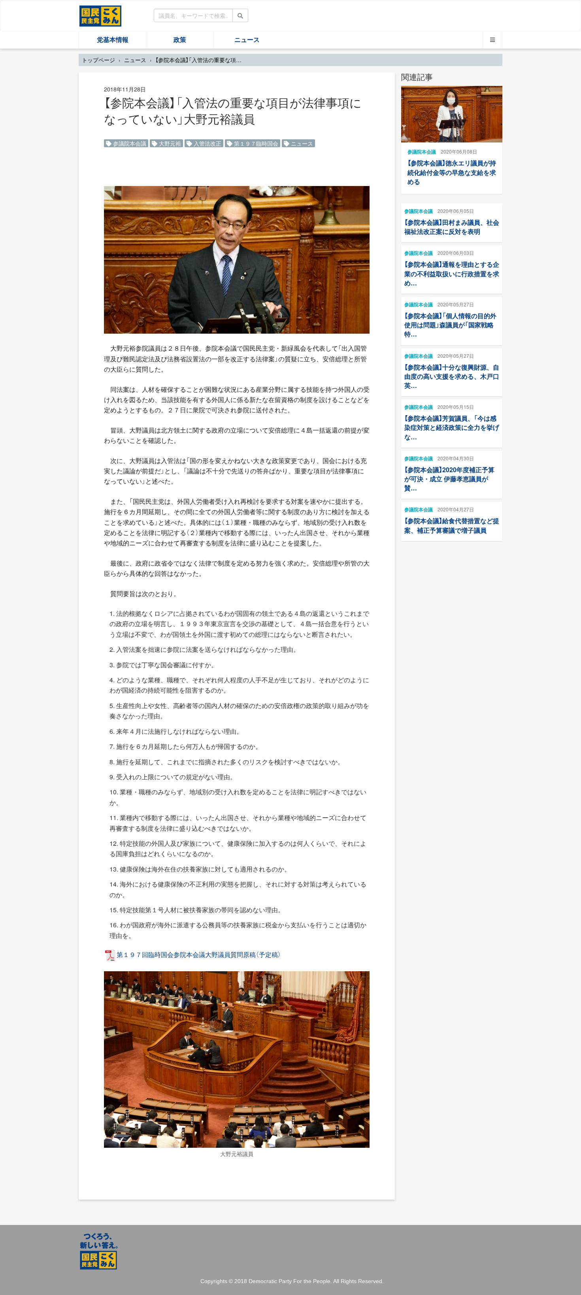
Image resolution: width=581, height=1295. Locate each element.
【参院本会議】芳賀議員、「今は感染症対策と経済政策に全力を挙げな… (451, 427)
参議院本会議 (128, 143)
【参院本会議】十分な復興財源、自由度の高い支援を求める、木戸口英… (451, 376)
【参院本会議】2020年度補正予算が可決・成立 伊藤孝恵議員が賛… (449, 478)
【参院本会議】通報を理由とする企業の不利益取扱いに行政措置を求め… (451, 273)
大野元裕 (169, 143)
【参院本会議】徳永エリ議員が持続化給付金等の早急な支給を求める (451, 172)
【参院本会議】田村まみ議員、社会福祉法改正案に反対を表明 (451, 227)
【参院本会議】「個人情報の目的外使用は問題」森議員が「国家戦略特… (450, 324)
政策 (180, 39)
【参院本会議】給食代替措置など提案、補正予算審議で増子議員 (451, 525)
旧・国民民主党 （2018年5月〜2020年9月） (100, 15)
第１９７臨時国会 (255, 143)
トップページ (98, 60)
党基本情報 (112, 39)
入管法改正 (206, 143)
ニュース (247, 39)
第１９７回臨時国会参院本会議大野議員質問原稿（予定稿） (199, 954)
